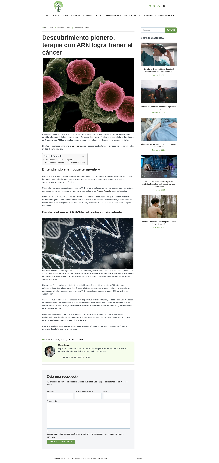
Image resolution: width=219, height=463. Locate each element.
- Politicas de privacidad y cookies (85, 458)
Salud (98, 15)
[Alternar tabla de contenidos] (82, 156)
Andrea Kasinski (104, 191)
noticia (63, 339)
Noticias (56, 15)
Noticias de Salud (63, 28)
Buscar (171, 30)
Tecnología (148, 15)
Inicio (47, 15)
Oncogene (76, 146)
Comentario (52, 401)
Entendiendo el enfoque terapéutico (59, 160)
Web (105, 391)
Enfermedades (112, 15)
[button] (164, 6)
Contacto (104, 458)
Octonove (138, 458)
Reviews (90, 15)
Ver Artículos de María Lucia (75, 357)
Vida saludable (165, 15)
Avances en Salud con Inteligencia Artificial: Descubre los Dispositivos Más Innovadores (158, 184)
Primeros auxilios (132, 15)
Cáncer (56, 339)
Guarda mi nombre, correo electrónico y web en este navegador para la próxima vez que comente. (86, 435)
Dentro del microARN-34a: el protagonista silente (65, 162)
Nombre (51, 391)
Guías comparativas (72, 15)
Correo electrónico (84, 391)
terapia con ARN (75, 339)
